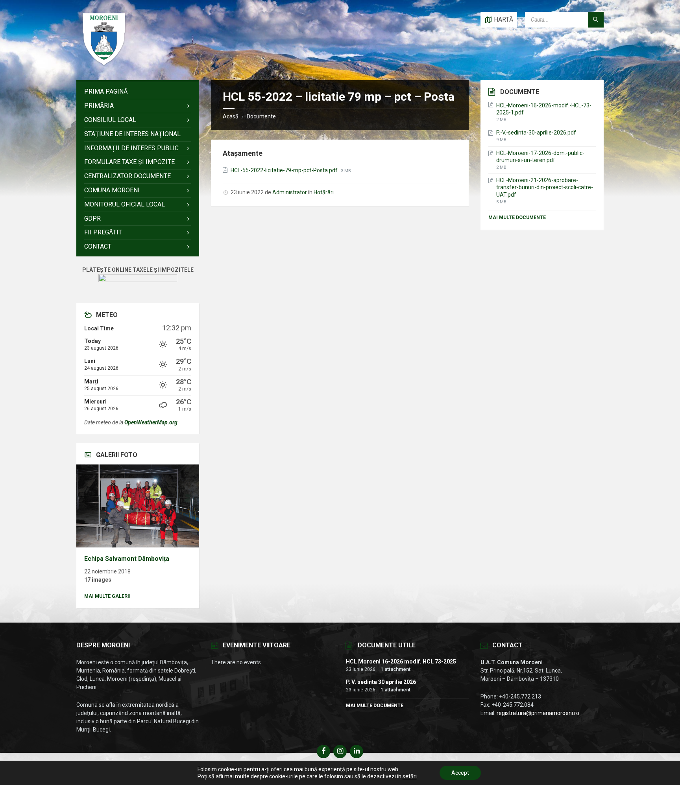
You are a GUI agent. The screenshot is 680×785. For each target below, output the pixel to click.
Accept (460, 773)
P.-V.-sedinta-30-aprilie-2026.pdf (536, 132)
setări (410, 776)
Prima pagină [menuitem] (106, 91)
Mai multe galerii (107, 596)
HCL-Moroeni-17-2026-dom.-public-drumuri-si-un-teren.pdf (540, 156)
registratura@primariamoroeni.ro (538, 713)
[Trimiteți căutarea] (596, 20)
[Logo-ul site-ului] (103, 64)
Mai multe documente (517, 217)
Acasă (230, 116)
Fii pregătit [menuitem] (103, 232)
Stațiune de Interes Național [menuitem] (132, 134)
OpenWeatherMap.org (150, 422)
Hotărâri (324, 192)
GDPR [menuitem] (92, 218)
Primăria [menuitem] (99, 105)
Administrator (289, 192)
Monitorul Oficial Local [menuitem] (124, 204)
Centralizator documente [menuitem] (127, 176)
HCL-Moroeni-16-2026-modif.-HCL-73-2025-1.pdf (543, 109)
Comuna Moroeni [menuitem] (112, 190)
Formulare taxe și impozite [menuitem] (129, 162)
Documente (261, 116)
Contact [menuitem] (97, 246)
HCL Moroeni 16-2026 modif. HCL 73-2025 (401, 661)
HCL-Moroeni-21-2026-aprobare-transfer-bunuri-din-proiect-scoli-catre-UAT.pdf (544, 187)
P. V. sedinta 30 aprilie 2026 (381, 682)
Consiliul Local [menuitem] (110, 119)
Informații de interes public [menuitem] (131, 148)
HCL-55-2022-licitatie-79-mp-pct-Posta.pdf (285, 170)
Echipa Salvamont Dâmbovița (126, 558)
